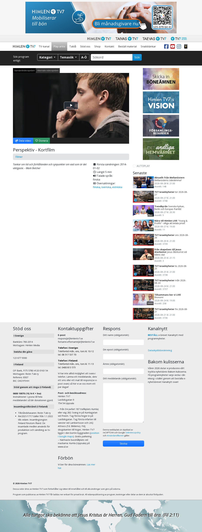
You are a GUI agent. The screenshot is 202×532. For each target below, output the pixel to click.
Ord (186, 46)
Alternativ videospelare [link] (48, 70)
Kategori (46, 57)
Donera (43, 140)
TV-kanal (44, 46)
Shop (97, 46)
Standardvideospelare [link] (24, 70)
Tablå (72, 46)
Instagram (180, 46)
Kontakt (109, 46)
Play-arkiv (59, 46)
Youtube (173, 46)
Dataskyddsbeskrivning (160, 350)
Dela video (24, 140)
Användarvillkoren (115, 435)
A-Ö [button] (84, 57)
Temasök (67, 57)
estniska (117, 187)
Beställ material (127, 46)
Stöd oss (85, 46)
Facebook (167, 46)
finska (96, 187)
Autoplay (143, 166)
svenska (106, 187)
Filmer (19, 157)
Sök (137, 57)
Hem (25, 46)
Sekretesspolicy (132, 432)
